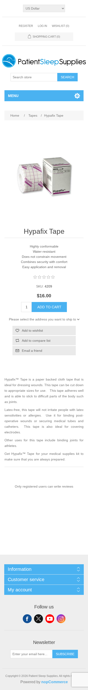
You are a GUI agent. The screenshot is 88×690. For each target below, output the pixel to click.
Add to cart (49, 307)
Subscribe (65, 654)
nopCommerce (54, 682)
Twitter (38, 618)
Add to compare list (36, 340)
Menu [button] (13, 96)
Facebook (27, 618)
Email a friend (32, 350)
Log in (42, 26)
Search (67, 77)
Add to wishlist (32, 330)
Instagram (61, 618)
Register (26, 26)
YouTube (49, 618)
